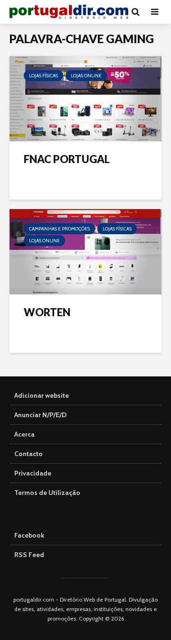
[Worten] (86, 251)
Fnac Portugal (67, 159)
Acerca (24, 434)
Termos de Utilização (47, 492)
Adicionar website (41, 395)
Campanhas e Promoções (59, 229)
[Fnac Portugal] (86, 97)
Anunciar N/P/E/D (40, 415)
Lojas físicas (43, 76)
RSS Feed (29, 554)
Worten (47, 312)
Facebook (29, 535)
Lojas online (86, 76)
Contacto (28, 453)
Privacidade (32, 473)
